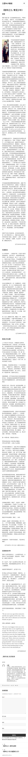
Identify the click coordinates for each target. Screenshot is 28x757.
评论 (3, 697)
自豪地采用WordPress (7, 755)
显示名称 (4, 716)
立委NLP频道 (7, 3)
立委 (13, 685)
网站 (3, 728)
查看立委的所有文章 (11, 680)
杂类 (17, 685)
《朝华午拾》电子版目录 (8, 656)
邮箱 (3, 722)
